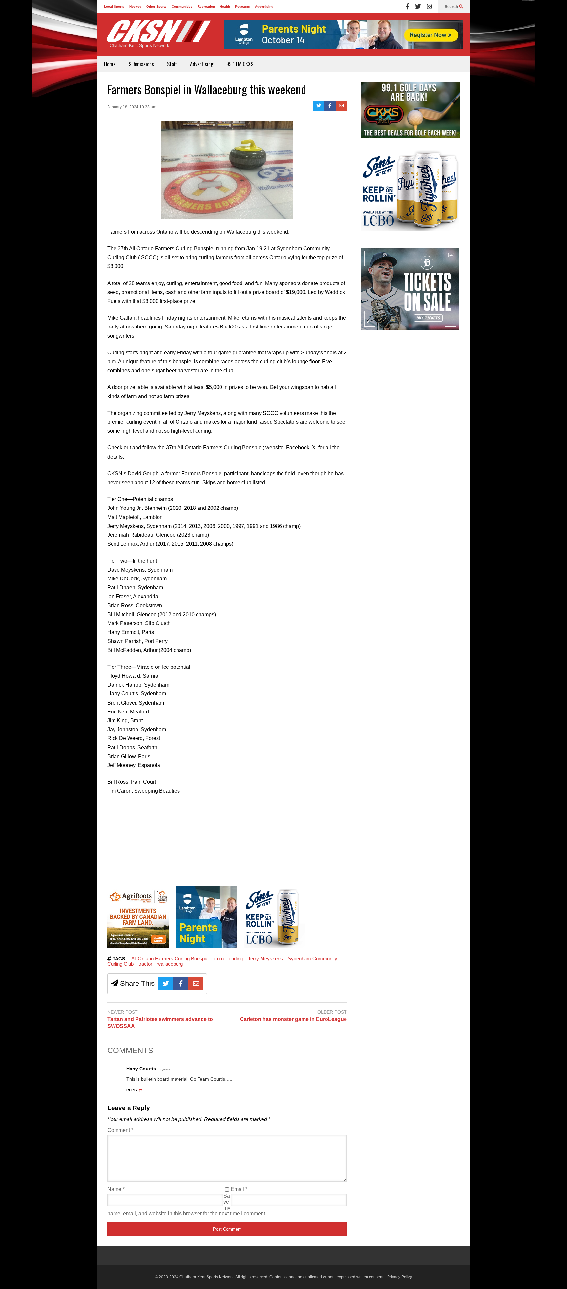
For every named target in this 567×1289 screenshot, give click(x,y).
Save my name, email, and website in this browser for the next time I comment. (186, 1204)
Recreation (206, 6)
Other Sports (156, 6)
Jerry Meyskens (265, 958)
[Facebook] (407, 6)
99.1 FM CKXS (239, 64)
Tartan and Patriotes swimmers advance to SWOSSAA (160, 1022)
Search (452, 6)
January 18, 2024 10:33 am (131, 107)
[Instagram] (429, 6)
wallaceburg (170, 964)
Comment (120, 1130)
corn (219, 958)
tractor (145, 964)
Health (225, 6)
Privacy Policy (399, 1277)
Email (239, 1189)
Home (110, 64)
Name (116, 1189)
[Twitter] (418, 6)
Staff (172, 64)
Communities (182, 6)
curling (236, 958)
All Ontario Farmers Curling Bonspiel (170, 958)
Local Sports (114, 6)
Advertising (264, 6)
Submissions (141, 64)
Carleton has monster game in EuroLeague (293, 1019)
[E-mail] (341, 106)
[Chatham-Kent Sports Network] (157, 37)
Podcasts (242, 6)
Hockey (135, 6)
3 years (164, 1069)
